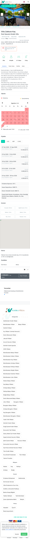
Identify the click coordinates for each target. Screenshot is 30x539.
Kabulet (24, 534)
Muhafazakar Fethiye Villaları (11, 366)
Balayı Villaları (22, 324)
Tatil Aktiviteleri (20, 496)
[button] (28, 14)
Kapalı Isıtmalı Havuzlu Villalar (11, 437)
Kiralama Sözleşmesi (9, 478)
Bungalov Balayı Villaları (9, 405)
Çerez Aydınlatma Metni (9, 499)
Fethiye (18, 466)
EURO (19, 141)
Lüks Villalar (6, 402)
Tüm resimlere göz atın (8, 6)
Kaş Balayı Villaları (8, 384)
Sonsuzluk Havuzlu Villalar (10, 444)
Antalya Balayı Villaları (9, 388)
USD (8, 141)
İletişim (22, 499)
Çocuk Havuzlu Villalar (9, 342)
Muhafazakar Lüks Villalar (10, 377)
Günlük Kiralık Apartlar (9, 345)
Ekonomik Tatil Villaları (9, 430)
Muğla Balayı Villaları (9, 395)
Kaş (12, 466)
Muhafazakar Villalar (9, 324)
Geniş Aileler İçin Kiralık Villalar (11, 433)
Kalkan (5, 466)
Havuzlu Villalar (21, 440)
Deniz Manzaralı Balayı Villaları (11, 398)
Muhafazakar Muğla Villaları (11, 370)
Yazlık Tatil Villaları (8, 419)
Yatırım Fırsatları (7, 458)
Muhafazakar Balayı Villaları (10, 352)
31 (7, 126)
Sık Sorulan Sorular (8, 481)
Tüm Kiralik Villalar (8, 451)
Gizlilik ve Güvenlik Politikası (11, 489)
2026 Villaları (6, 349)
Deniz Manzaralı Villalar (9, 335)
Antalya (5, 470)
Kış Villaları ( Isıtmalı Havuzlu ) (11, 331)
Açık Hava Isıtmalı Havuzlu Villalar (12, 447)
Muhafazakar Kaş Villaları (10, 359)
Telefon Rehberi (7, 496)
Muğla (13, 470)
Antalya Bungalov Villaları (10, 409)
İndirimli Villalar (7, 328)
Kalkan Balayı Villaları (9, 380)
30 (3, 126)
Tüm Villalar (22, 454)
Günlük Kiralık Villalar (9, 423)
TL (3, 141)
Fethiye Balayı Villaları (9, 391)
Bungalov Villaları (18, 402)
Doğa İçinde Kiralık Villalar (10, 426)
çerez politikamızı (10, 529)
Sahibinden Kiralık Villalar (10, 321)
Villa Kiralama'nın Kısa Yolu (10, 485)
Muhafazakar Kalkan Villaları (11, 356)
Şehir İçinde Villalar (8, 440)
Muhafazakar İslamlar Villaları (11, 373)
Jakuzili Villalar (7, 338)
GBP (13, 141)
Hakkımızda (21, 478)
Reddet (17, 534)
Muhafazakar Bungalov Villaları (11, 416)
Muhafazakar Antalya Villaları (11, 363)
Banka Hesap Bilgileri (9, 492)
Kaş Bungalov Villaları (9, 412)
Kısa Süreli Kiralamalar (9, 454)
